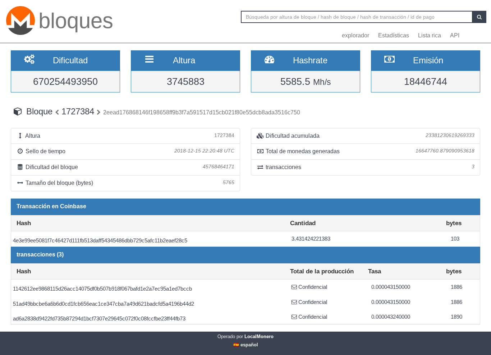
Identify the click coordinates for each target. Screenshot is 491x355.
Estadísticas (393, 35)
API (454, 35)
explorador (355, 35)
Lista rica (429, 35)
